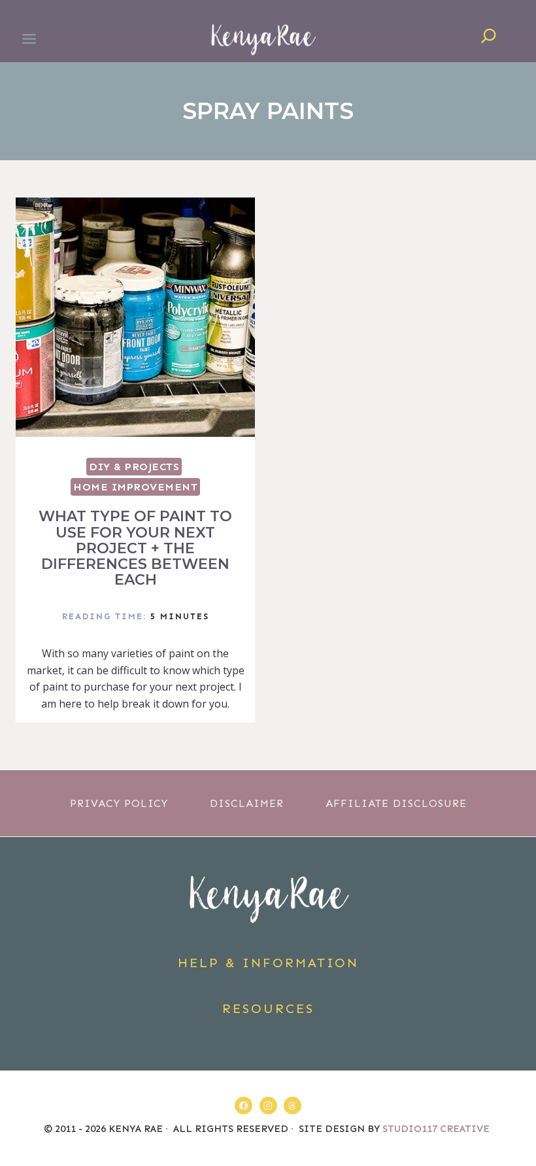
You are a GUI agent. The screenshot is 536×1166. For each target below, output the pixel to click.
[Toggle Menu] (29, 39)
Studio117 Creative (437, 1129)
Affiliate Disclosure (396, 803)
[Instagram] (268, 1105)
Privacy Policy (119, 803)
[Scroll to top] (518, 1122)
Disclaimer (247, 803)
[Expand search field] (489, 39)
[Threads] (292, 1105)
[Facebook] (243, 1105)
